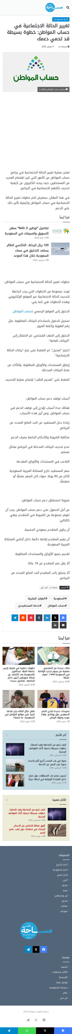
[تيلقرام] (15, 617)
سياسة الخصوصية (58, 988)
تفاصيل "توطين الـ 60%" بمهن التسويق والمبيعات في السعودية (27, 230)
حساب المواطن (56, 605)
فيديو (64, 901)
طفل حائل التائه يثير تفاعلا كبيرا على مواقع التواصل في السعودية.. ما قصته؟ (20, 714)
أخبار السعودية (61, 19)
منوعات (63, 911)
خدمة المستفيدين (29, 605)
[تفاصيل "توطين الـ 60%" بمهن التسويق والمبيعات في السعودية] (60, 232)
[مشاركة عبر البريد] (63, 625)
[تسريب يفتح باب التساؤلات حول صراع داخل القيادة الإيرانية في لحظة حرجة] (15, 780)
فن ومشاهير (61, 895)
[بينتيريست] (31, 617)
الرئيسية (63, 977)
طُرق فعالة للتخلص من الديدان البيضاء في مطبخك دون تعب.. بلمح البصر (27, 829)
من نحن (63, 998)
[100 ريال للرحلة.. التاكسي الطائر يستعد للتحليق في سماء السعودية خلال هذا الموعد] (60, 249)
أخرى (65, 880)
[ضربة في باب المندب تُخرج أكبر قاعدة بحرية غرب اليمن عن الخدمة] (15, 765)
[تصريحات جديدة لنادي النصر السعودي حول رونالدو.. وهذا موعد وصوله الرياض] (53, 699)
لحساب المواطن (23, 311)
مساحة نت (62, 46)
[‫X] (55, 617)
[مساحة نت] (54, 7)
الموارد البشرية (36, 598)
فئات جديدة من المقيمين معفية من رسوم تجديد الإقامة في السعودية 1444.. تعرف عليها (53, 673)
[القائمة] (4, 8)
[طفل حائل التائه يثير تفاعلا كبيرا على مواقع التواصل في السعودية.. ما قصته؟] (19, 699)
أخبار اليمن (62, 875)
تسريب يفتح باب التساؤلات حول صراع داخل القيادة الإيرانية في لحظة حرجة (47, 777)
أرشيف (64, 967)
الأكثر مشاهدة (59, 972)
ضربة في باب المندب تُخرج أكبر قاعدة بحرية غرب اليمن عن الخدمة (47, 763)
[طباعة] (55, 625)
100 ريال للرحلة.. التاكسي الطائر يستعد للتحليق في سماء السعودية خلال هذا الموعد (28, 250)
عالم (65, 993)
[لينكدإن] (47, 617)
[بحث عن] (67, 8)
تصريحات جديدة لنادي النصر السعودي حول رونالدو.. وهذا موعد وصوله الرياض (55, 714)
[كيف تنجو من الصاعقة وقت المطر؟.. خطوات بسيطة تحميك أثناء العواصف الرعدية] (15, 749)
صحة (65, 890)
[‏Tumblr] (39, 617)
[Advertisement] (36, 133)
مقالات (64, 906)
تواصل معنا (61, 982)
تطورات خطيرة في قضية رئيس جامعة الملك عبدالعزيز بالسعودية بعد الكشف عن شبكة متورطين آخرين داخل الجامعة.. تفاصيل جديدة (19, 674)
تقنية (64, 885)
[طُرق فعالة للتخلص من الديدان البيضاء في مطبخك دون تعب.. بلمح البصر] (57, 830)
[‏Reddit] (23, 617)
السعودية (59, 598)
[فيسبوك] (63, 617)
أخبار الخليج (61, 864)
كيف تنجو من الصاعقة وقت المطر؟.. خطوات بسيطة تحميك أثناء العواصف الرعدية (47, 748)
